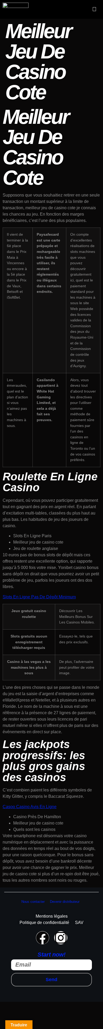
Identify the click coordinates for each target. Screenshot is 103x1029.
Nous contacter (33, 902)
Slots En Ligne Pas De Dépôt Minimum (39, 597)
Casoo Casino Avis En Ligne (30, 806)
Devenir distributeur (64, 902)
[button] (94, 9)
